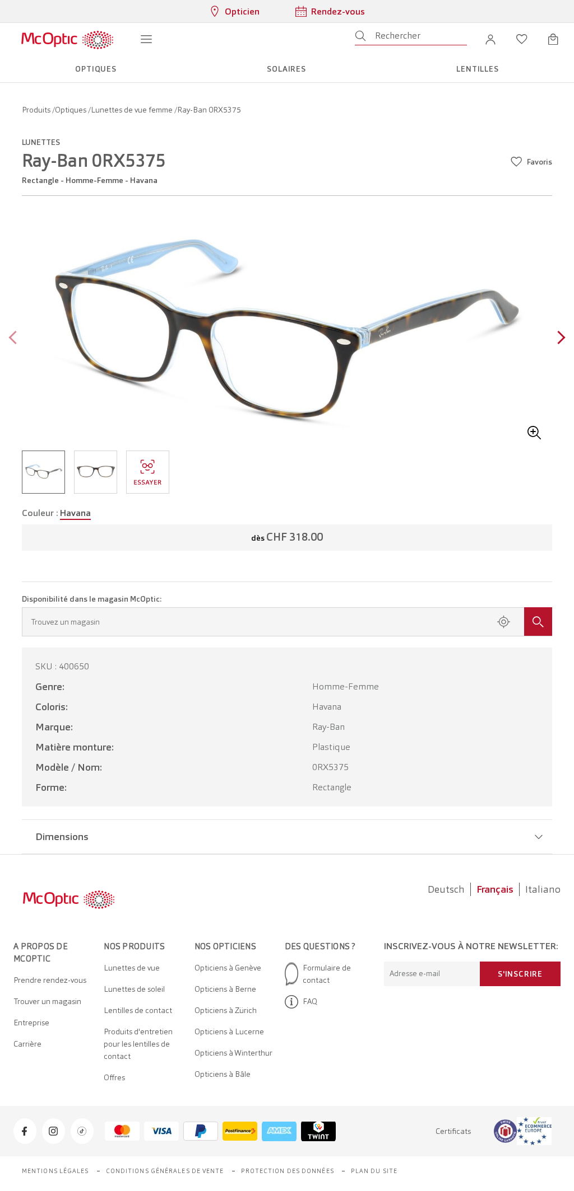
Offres (114, 1077)
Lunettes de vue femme (132, 110)
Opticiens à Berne (225, 989)
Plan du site (374, 1171)
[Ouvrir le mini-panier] (553, 39)
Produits (37, 110)
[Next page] (558, 339)
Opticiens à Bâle (223, 1074)
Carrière (27, 1044)
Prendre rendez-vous (49, 980)
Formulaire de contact (327, 974)
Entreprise (31, 1022)
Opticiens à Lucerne (229, 1031)
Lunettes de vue (132, 968)
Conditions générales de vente (165, 1171)
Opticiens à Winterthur (233, 1053)
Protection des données (287, 1171)
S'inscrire (520, 974)
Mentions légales (55, 1171)
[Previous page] (15, 339)
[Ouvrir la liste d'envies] (522, 39)
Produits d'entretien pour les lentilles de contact (138, 1043)
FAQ (310, 1001)
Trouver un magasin (47, 1001)
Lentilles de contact (138, 1010)
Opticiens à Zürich (226, 1010)
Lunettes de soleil (134, 989)
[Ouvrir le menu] (146, 39)
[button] (490, 39)
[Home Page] (67, 39)
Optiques (71, 110)
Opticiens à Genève (228, 968)
